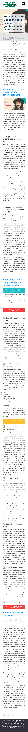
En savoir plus (17, 730)
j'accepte (9, 730)
